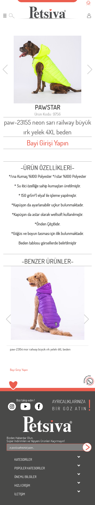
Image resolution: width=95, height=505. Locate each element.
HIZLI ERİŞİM (22, 485)
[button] (90, 69)
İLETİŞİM (19, 494)
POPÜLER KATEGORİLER (29, 468)
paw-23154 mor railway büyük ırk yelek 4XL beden (40, 349)
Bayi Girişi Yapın (47, 142)
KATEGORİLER (23, 459)
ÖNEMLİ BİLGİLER (25, 476)
